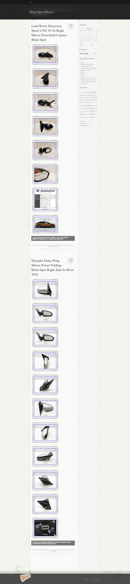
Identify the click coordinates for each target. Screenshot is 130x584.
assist (81, 92)
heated (95, 100)
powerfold (66, 245)
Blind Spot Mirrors (42, 12)
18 (86, 39)
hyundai (50, 549)
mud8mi (82, 72)
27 (91, 41)
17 (83, 39)
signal (85, 114)
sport (49, 246)
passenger (87, 108)
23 (80, 41)
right (70, 245)
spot (51, 246)
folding (46, 549)
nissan (81, 108)
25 (86, 41)
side (65, 549)
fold (91, 97)
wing (72, 549)
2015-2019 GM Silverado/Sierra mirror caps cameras (88, 69)
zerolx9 (82, 74)
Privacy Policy (84, 123)
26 (88, 41)
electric (86, 98)
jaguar (84, 102)
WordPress (86, 579)
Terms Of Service (84, 125)
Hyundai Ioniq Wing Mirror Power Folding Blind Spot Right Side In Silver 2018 (52, 267)
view (84, 117)
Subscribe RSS (25, 578)
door (90, 95)
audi (83, 92)
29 (97, 41)
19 (88, 39)
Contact (82, 121)
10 (83, 37)
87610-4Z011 (83, 83)
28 (94, 41)
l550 (57, 245)
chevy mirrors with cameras (87, 77)
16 (80, 39)
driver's (81, 97)
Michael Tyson (96, 579)
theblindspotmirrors (85, 66)
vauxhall (81, 117)
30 (80, 43)
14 (94, 37)
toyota (95, 114)
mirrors (95, 106)
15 (97, 37)
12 (88, 37)
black (88, 92)
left (87, 102)
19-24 (43, 245)
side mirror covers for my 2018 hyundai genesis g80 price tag (88, 80)
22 (97, 39)
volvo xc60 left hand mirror (87, 64)
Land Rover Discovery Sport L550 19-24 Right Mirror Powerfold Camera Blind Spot (49, 32)
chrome (86, 95)
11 (86, 37)
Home (31, 2)
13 (91, 37)
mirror (62, 245)
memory (93, 102)
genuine (87, 100)
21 (94, 39)
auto (85, 92)
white (88, 117)
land (59, 245)
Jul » (92, 45)
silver (67, 549)
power (59, 549)
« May (81, 45)
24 (83, 41)
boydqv (82, 62)
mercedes (83, 106)
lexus (90, 102)
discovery (53, 245)
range (88, 111)
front (84, 100)
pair (83, 108)
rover (72, 245)
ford (81, 100)
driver (94, 95)
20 (91, 39)
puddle (85, 111)
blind (46, 245)
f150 (89, 97)
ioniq (54, 549)
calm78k (82, 76)
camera (49, 245)
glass (90, 100)
